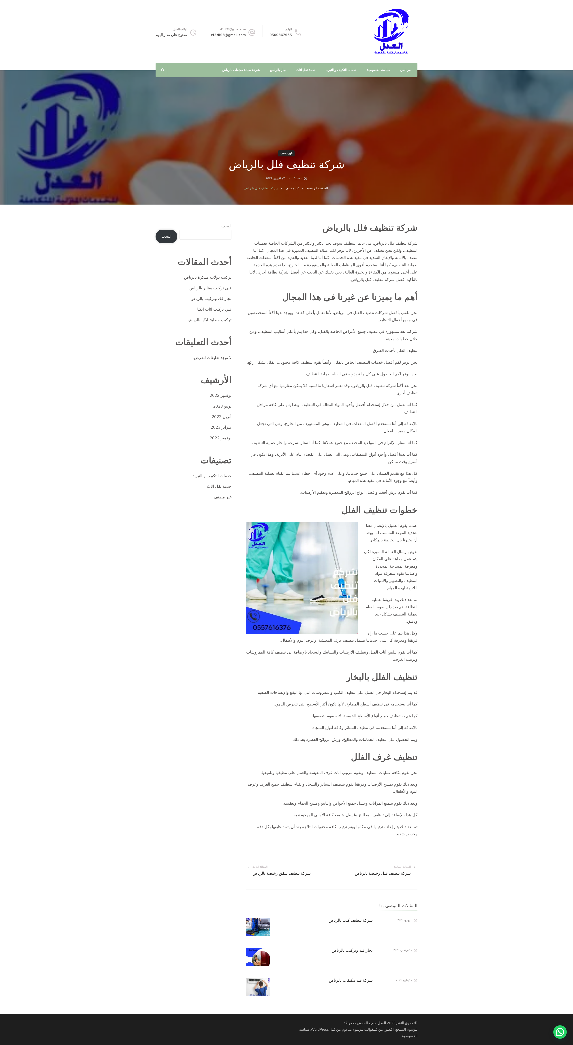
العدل (382, 1023)
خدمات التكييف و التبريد (341, 70)
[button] (560, 1032)
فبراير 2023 (221, 427)
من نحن (405, 70)
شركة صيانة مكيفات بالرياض (241, 70)
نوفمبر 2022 (220, 438)
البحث (226, 226)
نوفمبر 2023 (220, 395)
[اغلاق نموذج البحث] (163, 70)
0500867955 (280, 34)
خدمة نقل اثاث (306, 70)
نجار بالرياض (278, 70)
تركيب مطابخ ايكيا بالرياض (209, 320)
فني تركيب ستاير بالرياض (210, 288)
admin (298, 178)
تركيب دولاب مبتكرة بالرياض (207, 277)
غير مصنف (286, 153)
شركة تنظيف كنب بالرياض (351, 920)
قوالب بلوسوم (363, 1029)
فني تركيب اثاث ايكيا (214, 309)
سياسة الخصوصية (378, 70)
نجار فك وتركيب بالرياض (352, 950)
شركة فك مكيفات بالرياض (351, 980)
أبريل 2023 (221, 416)
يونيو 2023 (222, 406)
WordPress (320, 1029)
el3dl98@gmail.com (228, 34)
